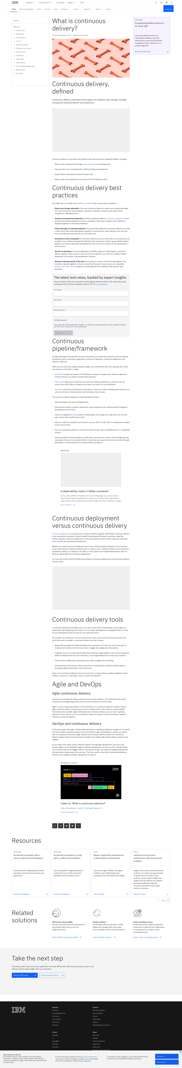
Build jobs (58, 374)
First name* (58, 290)
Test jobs (58, 389)
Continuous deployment (61, 534)
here (139, 1059)
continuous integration (115, 218)
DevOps (74, 415)
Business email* (59, 310)
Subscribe (59, 333)
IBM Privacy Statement (98, 284)
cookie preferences (90, 1057)
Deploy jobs (59, 382)
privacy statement (84, 1061)
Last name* (58, 300)
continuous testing (90, 164)
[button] (166, 2)
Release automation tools (64, 266)
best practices (86, 203)
